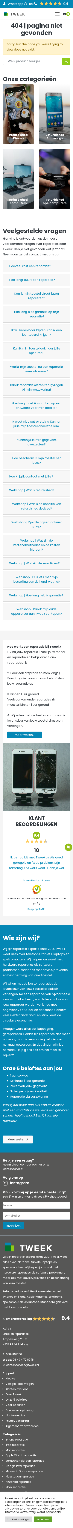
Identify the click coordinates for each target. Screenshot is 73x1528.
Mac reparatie (15, 1450)
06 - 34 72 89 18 (23, 1360)
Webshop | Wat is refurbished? (31, 490)
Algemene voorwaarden (22, 1426)
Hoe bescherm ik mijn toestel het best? (36, 460)
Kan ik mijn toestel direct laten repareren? (36, 295)
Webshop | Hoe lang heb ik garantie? (36, 595)
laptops (33, 1302)
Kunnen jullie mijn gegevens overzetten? (37, 442)
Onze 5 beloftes (16, 1400)
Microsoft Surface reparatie (24, 1471)
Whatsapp (16, 4)
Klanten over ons (17, 1389)
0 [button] (68, 14)
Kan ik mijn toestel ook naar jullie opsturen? (36, 350)
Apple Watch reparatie (21, 1455)
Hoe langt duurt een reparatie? (32, 280)
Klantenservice (15, 1415)
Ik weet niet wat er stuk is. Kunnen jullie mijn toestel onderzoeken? (36, 423)
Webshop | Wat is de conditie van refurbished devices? (36, 506)
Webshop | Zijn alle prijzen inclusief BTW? (36, 524)
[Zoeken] (66, 61)
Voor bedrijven (15, 1405)
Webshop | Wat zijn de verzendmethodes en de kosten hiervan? (36, 545)
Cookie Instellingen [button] (18, 1519)
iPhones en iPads (14, 1297)
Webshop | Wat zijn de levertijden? (34, 563)
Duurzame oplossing (20, 1410)
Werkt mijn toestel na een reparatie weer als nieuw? (36, 369)
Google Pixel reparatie (20, 1466)
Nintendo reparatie (18, 1482)
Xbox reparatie (16, 1487)
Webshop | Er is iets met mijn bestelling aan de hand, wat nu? (36, 579)
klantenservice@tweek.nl (22, 1365)
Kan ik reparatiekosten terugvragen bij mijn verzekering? (36, 387)
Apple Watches (37, 1297)
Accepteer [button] (43, 1519)
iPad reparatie (15, 1445)
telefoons (55, 1297)
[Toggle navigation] (57, 14)
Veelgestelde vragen (20, 1384)
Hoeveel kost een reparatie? (30, 266)
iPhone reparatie (17, 1439)
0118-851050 (14, 1354)
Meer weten (16, 1139)
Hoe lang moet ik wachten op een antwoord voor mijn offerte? (36, 405)
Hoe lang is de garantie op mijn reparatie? (36, 314)
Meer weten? (24, 735)
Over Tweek (13, 1394)
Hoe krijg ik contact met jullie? (31, 476)
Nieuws (10, 1378)
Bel (31, 4)
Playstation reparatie (20, 1476)
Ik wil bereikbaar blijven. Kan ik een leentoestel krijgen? (36, 332)
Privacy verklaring (17, 1421)
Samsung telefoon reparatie (25, 1461)
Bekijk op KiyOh (36, 909)
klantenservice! (13, 1169)
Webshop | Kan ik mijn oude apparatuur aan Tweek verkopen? (36, 611)
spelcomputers (13, 1302)
